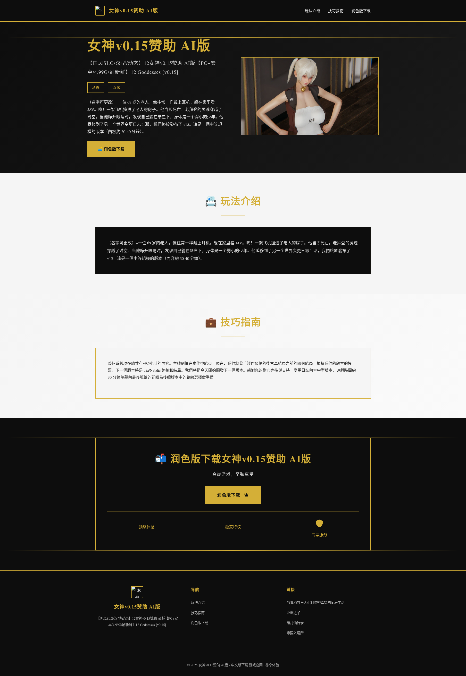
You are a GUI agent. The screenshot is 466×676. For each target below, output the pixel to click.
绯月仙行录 (295, 622)
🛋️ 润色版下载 (111, 149)
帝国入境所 (295, 633)
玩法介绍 (312, 10)
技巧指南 (336, 10)
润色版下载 (361, 10)
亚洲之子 (293, 612)
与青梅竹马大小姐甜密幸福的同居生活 (315, 602)
